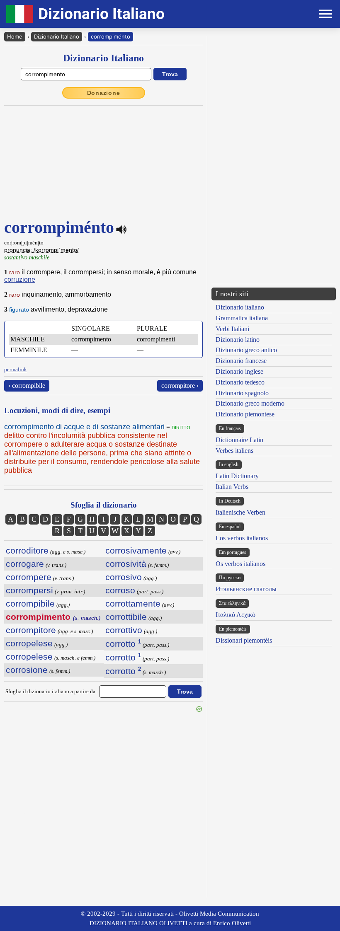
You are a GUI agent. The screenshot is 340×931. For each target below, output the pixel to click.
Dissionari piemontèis (244, 640)
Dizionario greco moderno (250, 403)
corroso (120, 590)
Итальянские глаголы (246, 588)
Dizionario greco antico (246, 349)
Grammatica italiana (242, 318)
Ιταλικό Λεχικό (235, 614)
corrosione (27, 670)
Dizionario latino (238, 339)
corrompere (28, 577)
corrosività (125, 563)
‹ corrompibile (26, 385)
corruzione (19, 279)
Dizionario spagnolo (242, 393)
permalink (15, 369)
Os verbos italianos (240, 563)
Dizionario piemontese (245, 414)
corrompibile (30, 603)
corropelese (29, 643)
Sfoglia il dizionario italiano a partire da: (51, 691)
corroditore (27, 550)
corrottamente (132, 603)
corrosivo (123, 577)
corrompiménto (110, 36)
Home (14, 36)
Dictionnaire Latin (239, 439)
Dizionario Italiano (56, 36)
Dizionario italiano (240, 307)
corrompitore (31, 630)
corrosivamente (136, 550)
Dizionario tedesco (240, 382)
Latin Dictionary (237, 475)
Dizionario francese (241, 360)
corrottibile (126, 616)
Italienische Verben (240, 512)
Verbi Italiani (232, 328)
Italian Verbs (232, 486)
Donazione (103, 92)
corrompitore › (180, 385)
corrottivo (123, 630)
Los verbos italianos (242, 538)
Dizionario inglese (239, 371)
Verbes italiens (234, 450)
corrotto (123, 643)
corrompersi (29, 590)
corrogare (25, 563)
